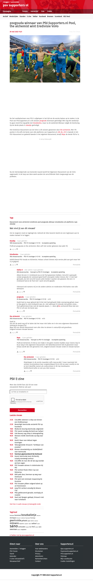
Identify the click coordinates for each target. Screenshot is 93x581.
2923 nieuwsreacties (16, 318)
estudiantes (59, 222)
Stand (12, 554)
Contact (38, 561)
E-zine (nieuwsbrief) (17, 559)
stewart (27, 527)
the (59, 306)
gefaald (24, 521)
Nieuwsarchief (15, 561)
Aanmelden (14, 549)
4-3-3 (49, 299)
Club (42, 11)
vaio (40, 527)
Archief (5, 16)
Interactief (34, 11)
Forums (25, 11)
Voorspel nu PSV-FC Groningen (39, 272)
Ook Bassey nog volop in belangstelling (29, 433)
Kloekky (12, 241)
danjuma (38, 515)
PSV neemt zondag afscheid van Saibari (29, 431)
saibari (34, 523)
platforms (70, 222)
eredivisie (33, 222)
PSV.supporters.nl (67, 554)
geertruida (15, 520)
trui (33, 527)
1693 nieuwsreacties (16, 243)
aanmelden (15, 2)
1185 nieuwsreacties (23, 340)
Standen (23, 16)
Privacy (37, 554)
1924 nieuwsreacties (16, 256)
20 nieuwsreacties (22, 299)
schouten (21, 527)
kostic (32, 521)
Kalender (13, 556)
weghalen (23, 529)
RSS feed (66, 16)
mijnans (14, 523)
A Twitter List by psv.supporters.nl (22, 535)
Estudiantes (37, 123)
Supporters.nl (67, 544)
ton (30, 527)
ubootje (28, 125)
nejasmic (21, 523)
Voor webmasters (41, 549)
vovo (20, 222)
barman (12, 515)
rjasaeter (26, 523)
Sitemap (64, 556)
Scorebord (58, 16)
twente (36, 527)
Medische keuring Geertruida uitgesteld (29, 429)
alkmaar (52, 222)
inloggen (6, 2)
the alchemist (65, 130)
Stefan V (20, 270)
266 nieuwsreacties (23, 272)
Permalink (76, 249)
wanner (19, 529)
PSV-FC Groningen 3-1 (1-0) (32, 243)
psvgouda (43, 121)
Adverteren (39, 556)
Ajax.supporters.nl (67, 549)
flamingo (32, 518)
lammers (36, 520)
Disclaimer (39, 551)
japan (29, 521)
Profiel (49, 11)
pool (39, 222)
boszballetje (28, 515)
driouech (19, 518)
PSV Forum (13, 551)
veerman (13, 529)
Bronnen (50, 16)
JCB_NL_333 (62, 132)
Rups (63, 134)
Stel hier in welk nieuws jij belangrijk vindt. (25, 504)
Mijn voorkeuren (66, 559)
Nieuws (16, 11)
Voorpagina (7, 11)
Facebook (42, 16)
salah (38, 523)
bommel (18, 515)
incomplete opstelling (48, 243)
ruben (29, 523)
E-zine (29, 16)
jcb (65, 222)
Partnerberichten (41, 559)
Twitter (35, 16)
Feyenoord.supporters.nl (69, 551)
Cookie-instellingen (68, 561)
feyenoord (27, 518)
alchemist (26, 222)
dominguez (13, 518)
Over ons (39, 544)
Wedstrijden (13, 16)
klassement (14, 222)
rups (75, 222)
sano (14, 526)
